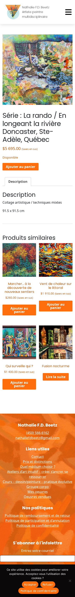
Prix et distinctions (37, 461)
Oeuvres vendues (37, 496)
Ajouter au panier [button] (19, 310)
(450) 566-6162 (37, 433)
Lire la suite (55, 377)
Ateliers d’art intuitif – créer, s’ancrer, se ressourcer (37, 474)
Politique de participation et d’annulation (37, 520)
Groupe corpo (37, 486)
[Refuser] (70, 581)
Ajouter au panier (20, 166)
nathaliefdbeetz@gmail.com (37, 438)
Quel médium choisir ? (37, 466)
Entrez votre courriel (37, 550)
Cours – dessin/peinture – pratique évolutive (37, 481)
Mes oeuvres (38, 491)
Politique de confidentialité (37, 525)
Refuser (47, 584)
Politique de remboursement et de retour (37, 515)
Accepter (30, 584)
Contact (37, 456)
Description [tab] (18, 181)
